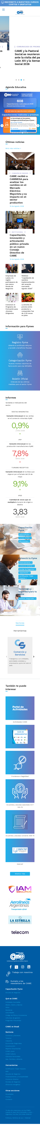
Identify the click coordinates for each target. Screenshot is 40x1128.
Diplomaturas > (24, 524)
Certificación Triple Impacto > (26, 567)
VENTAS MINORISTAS (20, 402)
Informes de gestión (13, 1008)
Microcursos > (24, 531)
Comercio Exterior (12, 1069)
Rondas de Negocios (13, 1072)
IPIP (20, 430)
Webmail (27, 1108)
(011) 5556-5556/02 (25, 1104)
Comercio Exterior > (26, 556)
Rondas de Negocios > (27, 559)
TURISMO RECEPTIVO (20, 458)
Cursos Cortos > (25, 528)
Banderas (9, 1000)
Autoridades (10, 1003)
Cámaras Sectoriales (13, 1046)
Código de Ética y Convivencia (16, 1005)
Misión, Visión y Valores (14, 995)
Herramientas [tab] (20, 621)
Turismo (8, 1028)
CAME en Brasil (12, 1017)
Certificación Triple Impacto (16, 1059)
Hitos (7, 997)
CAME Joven (10, 1041)
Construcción (10, 1036)
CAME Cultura (10, 1044)
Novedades (9, 1084)
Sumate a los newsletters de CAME (21, 972)
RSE (7, 1061)
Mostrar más (20, 864)
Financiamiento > (25, 553)
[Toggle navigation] (3, 10)
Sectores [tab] (20, 613)
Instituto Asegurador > (27, 588)
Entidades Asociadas (13, 992)
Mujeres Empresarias (13, 1039)
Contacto (9, 1089)
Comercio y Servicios (13, 1026)
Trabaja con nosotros (22, 962)
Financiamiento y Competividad (17, 1067)
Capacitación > (24, 563)
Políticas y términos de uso (14, 1108)
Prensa (8, 1087)
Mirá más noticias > (13, 139)
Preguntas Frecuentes (13, 1010)
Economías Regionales (14, 1033)
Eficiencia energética (13, 1075)
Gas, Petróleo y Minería (14, 1049)
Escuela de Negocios (13, 983)
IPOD (20, 486)
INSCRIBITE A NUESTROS (21, 3)
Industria (9, 1031)
